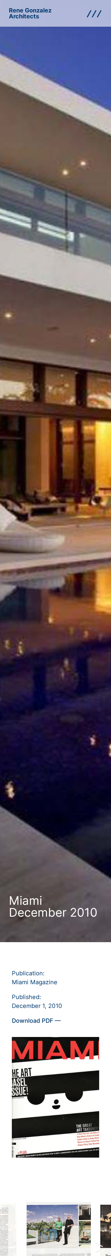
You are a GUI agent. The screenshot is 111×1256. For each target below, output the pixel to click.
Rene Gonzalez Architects (30, 13)
